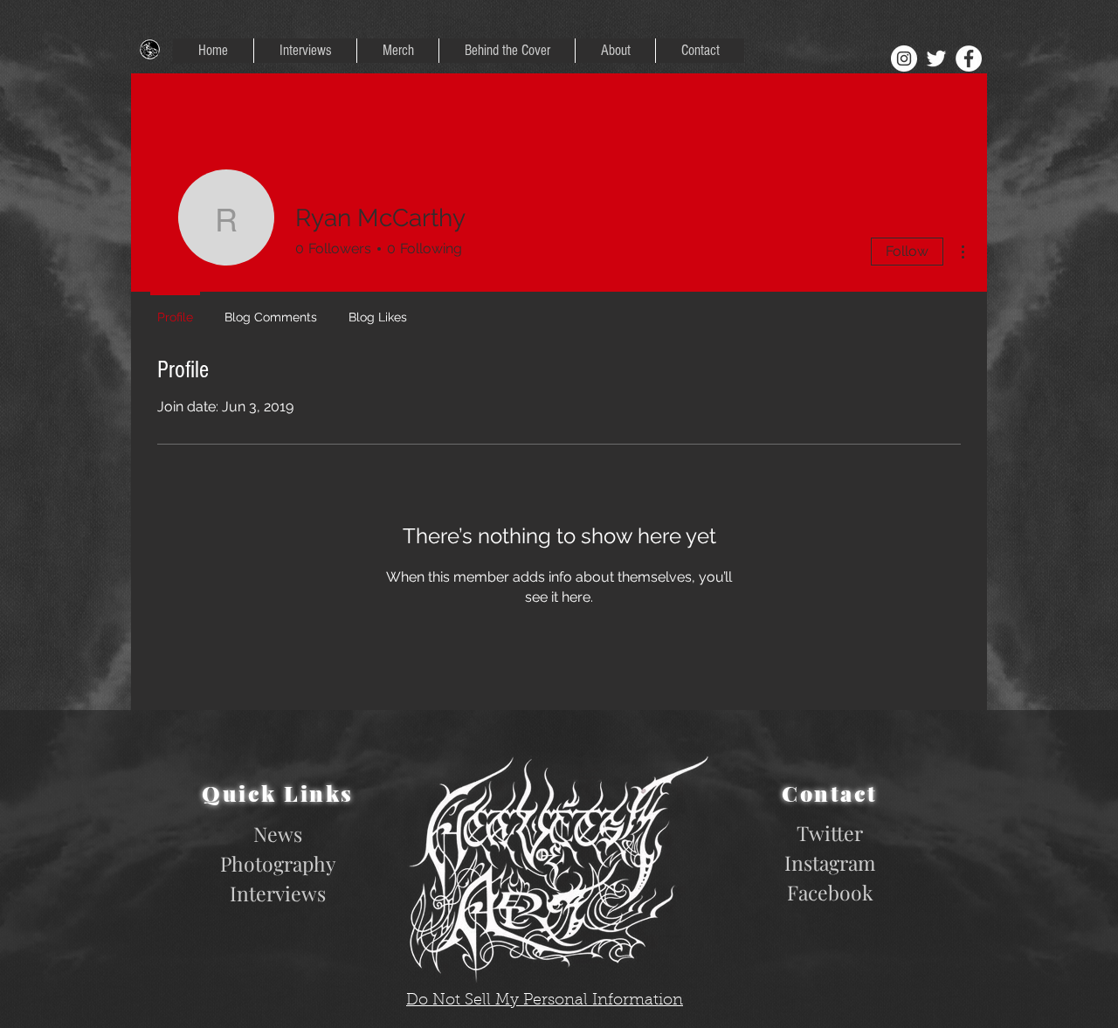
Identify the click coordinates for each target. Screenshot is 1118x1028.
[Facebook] (969, 58)
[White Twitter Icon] (936, 58)
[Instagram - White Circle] (904, 58)
